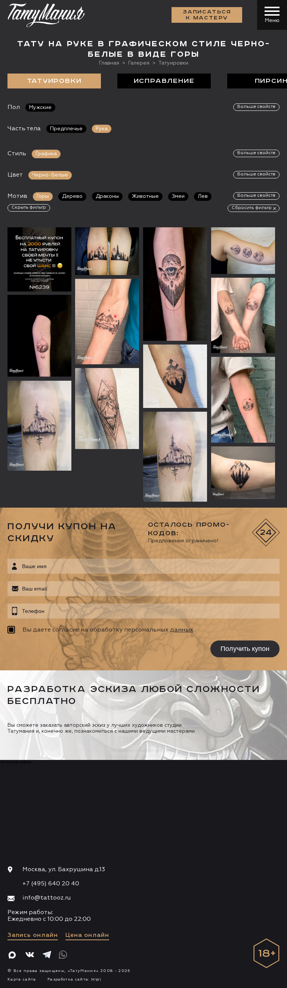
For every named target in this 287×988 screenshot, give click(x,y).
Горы (43, 196)
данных (181, 630)
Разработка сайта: (74, 979)
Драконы (107, 196)
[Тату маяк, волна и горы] (243, 250)
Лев (203, 196)
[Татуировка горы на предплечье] (107, 321)
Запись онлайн (32, 935)
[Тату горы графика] (107, 408)
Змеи (178, 196)
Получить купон (244, 648)
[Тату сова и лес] (175, 284)
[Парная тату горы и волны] (243, 315)
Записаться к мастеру (207, 15)
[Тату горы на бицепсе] (243, 472)
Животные (145, 196)
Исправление (164, 81)
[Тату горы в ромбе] (175, 376)
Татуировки (54, 81)
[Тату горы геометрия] (39, 335)
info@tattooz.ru (46, 898)
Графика (46, 153)
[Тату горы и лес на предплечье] (175, 457)
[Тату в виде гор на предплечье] (39, 426)
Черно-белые (50, 175)
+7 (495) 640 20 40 (50, 884)
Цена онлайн (87, 935)
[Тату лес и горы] (107, 251)
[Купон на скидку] (39, 259)
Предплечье (66, 128)
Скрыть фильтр (29, 207)
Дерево (72, 196)
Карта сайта (21, 979)
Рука (102, 128)
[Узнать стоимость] (50, 244)
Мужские (40, 107)
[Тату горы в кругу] (243, 399)
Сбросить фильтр (252, 208)
